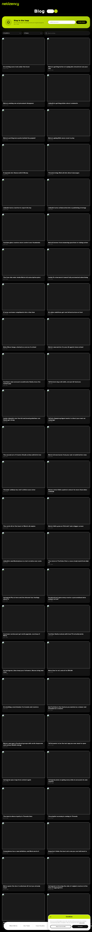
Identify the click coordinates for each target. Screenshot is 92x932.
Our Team (26, 926)
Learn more (82, 922)
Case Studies (40, 926)
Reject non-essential (60, 926)
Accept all (80, 926)
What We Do (13, 926)
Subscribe (81, 22)
